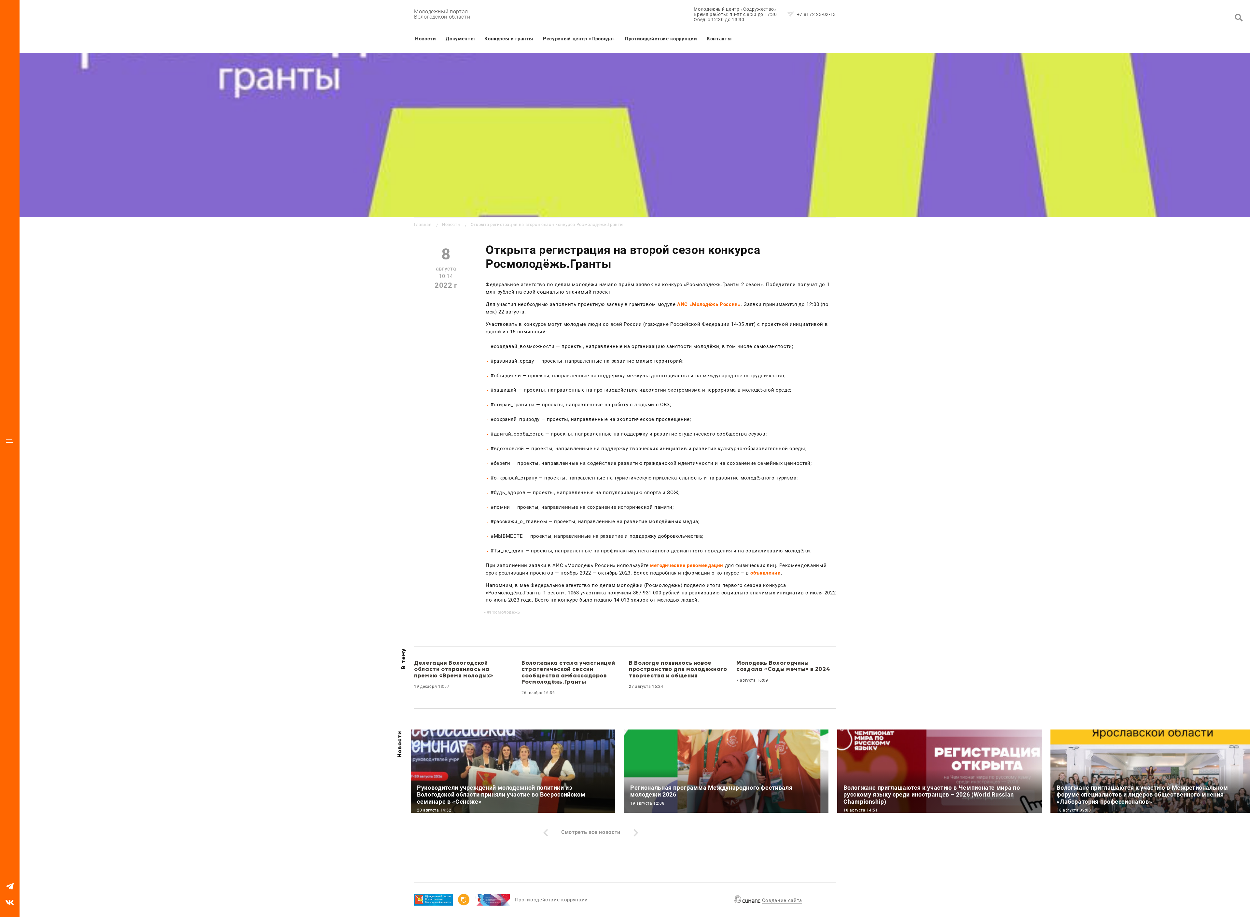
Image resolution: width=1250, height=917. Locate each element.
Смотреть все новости (590, 832)
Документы (460, 39)
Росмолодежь (505, 612)
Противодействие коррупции (661, 39)
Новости (425, 39)
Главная (422, 224)
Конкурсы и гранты (508, 39)
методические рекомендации (686, 565)
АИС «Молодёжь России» (709, 304)
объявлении (765, 573)
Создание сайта (782, 900)
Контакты (719, 39)
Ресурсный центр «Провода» (579, 39)
